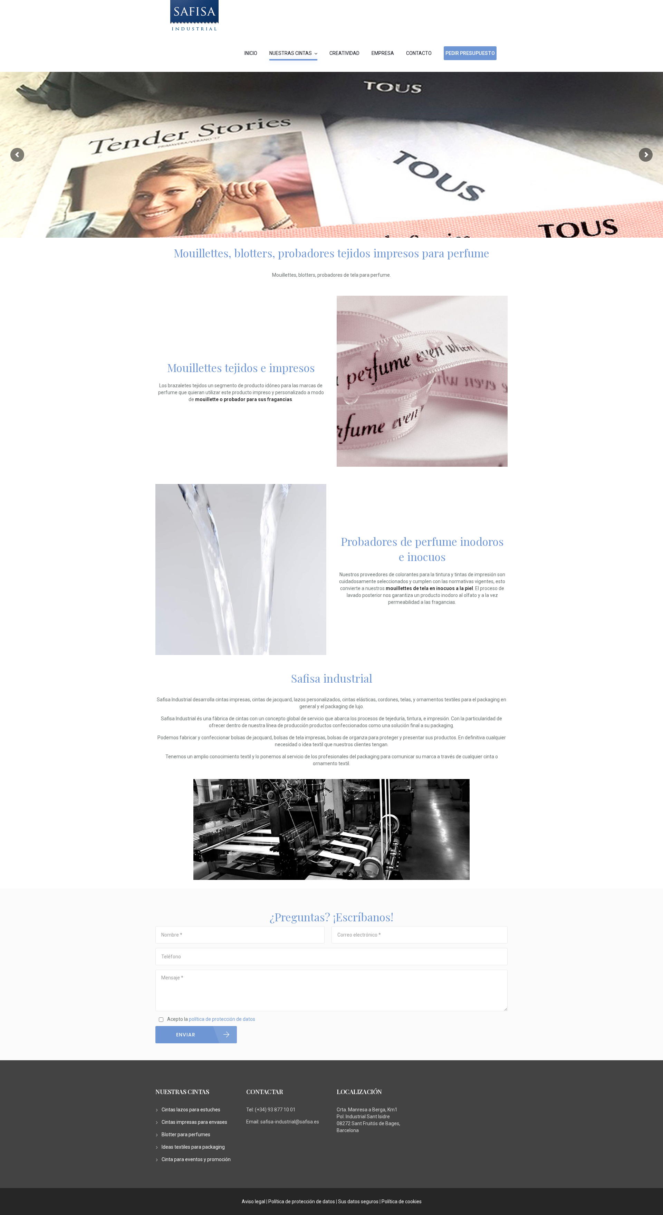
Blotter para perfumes (186, 1134)
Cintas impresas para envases (194, 1122)
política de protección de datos (222, 1019)
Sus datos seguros (358, 1201)
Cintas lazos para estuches (191, 1109)
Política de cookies (402, 1201)
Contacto (419, 53)
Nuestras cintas (290, 53)
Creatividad (344, 53)
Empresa (383, 53)
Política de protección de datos (301, 1201)
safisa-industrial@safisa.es (289, 1121)
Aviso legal (253, 1201)
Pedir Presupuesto (470, 53)
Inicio (250, 53)
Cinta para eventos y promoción (196, 1159)
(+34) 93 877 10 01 (275, 1109)
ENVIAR (185, 1034)
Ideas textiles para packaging (193, 1147)
